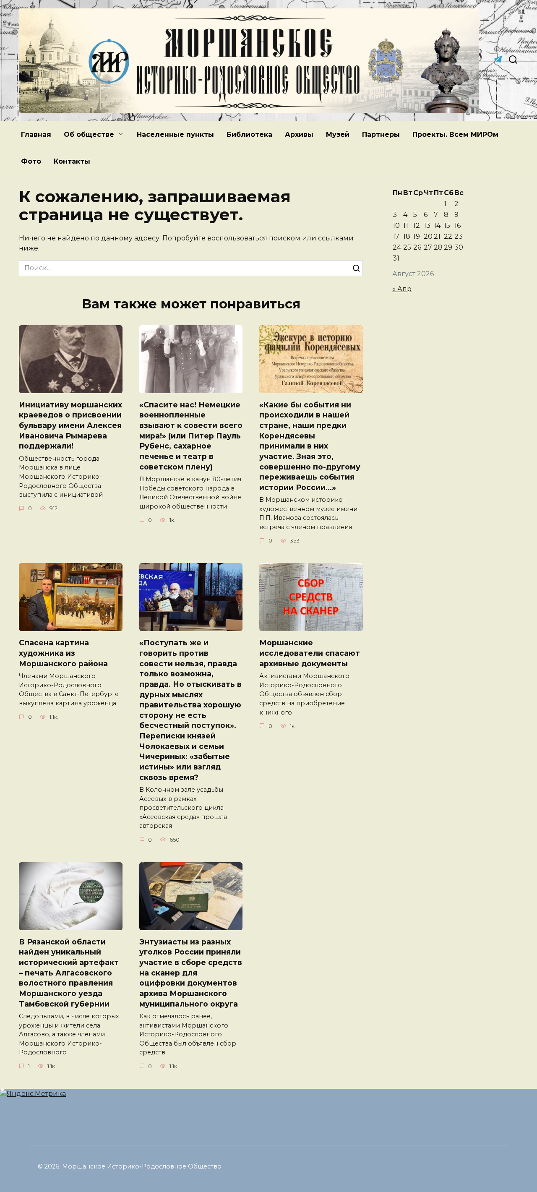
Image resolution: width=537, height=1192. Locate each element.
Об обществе (89, 134)
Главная (36, 134)
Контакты (72, 161)
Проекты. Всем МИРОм (455, 134)
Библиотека (249, 134)
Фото (31, 161)
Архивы (299, 134)
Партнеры (381, 134)
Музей (337, 134)
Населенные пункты (175, 134)
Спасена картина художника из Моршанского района (63, 653)
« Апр (402, 289)
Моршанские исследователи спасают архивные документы (309, 653)
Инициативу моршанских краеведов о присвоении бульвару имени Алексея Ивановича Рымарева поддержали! (70, 425)
